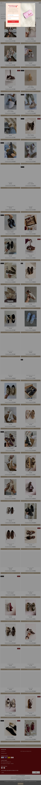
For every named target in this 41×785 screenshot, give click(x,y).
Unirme (13, 21)
